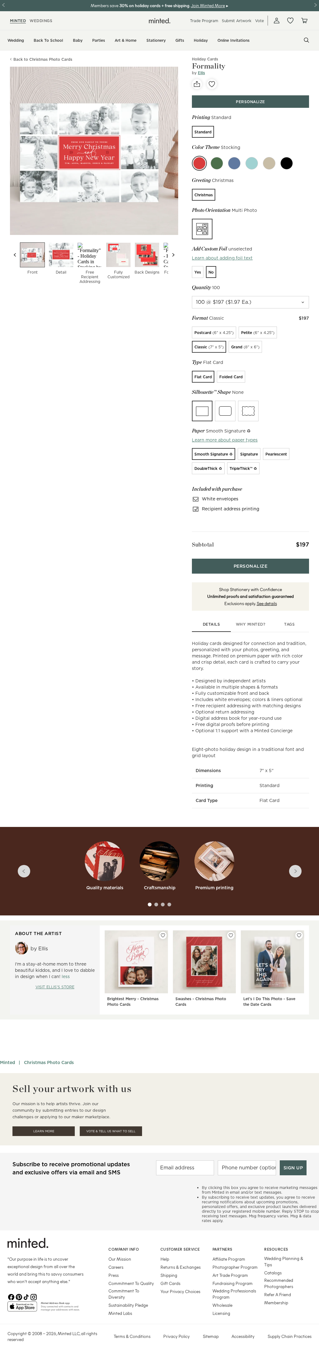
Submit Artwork (236, 20)
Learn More (43, 1131)
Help (164, 1259)
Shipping (168, 1275)
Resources (276, 1249)
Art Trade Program (230, 1275)
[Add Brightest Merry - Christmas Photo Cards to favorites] (163, 935)
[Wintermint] (234, 163)
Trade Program (204, 20)
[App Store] (22, 1308)
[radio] (202, 131)
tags (289, 624)
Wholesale (222, 1305)
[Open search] (307, 40)
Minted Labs (120, 1313)
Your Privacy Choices (180, 1291)
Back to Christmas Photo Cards (42, 59)
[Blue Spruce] (251, 163)
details (211, 624)
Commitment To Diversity (123, 1294)
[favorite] (212, 84)
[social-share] (197, 84)
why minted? (250, 624)
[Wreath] (216, 163)
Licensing (221, 1313)
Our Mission (119, 1259)
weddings (41, 20)
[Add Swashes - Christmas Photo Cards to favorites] (231, 935)
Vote (259, 20)
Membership (276, 1303)
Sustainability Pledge (128, 1305)
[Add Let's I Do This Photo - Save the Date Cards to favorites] (299, 935)
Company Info (123, 1249)
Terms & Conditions (132, 1336)
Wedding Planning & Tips (283, 1261)
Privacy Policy (176, 1336)
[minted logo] (159, 20)
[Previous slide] (15, 255)
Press (113, 1275)
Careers (115, 1267)
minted (18, 20)
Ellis (201, 72)
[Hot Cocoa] (269, 163)
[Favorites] (290, 21)
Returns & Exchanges (180, 1267)
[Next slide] (173, 255)
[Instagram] (33, 1296)
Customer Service (180, 1249)
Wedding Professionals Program (234, 1294)
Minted (7, 1062)
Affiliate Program (228, 1259)
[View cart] (304, 21)
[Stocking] (199, 163)
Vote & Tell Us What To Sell (111, 1131)
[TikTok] (26, 1296)
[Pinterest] (18, 1296)
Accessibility (243, 1336)
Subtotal (203, 544)
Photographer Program (235, 1267)
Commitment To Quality (131, 1283)
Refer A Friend (277, 1294)
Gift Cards (170, 1283)
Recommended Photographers (278, 1283)
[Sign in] (277, 21)
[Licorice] (286, 163)
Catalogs (273, 1273)
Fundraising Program (232, 1283)
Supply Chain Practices (290, 1336)
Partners (222, 1249)
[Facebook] (11, 1296)
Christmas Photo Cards (49, 1062)
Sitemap (211, 1336)
